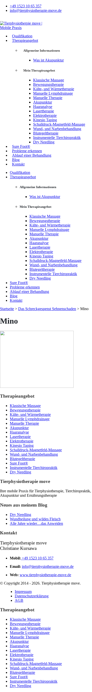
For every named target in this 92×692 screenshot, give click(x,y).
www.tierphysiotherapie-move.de (45, 575)
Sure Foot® (21, 146)
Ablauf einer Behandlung (31, 155)
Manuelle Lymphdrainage (53, 93)
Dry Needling (43, 142)
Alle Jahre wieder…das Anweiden (36, 523)
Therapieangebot (25, 40)
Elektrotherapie (45, 115)
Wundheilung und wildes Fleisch (35, 519)
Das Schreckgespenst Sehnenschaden (47, 309)
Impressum (23, 591)
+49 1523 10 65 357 (25, 6)
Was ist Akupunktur (48, 60)
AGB (19, 600)
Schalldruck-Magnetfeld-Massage (59, 124)
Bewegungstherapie (48, 84)
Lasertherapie (43, 111)
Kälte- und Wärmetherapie (53, 89)
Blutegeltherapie (45, 133)
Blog (16, 160)
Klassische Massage (48, 80)
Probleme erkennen (27, 151)
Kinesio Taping (45, 120)
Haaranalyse (42, 107)
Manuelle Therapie (47, 98)
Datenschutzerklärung (32, 596)
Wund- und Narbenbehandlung (57, 129)
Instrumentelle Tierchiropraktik (57, 137)
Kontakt (18, 164)
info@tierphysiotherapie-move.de (36, 10)
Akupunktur (42, 102)
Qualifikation (22, 36)
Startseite (7, 309)
